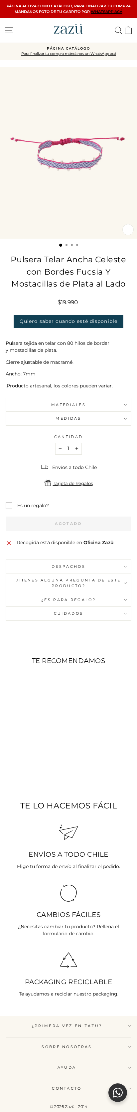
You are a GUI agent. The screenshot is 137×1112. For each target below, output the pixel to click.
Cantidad (68, 436)
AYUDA (67, 1067)
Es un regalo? (33, 506)
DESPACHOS (68, 566)
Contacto (67, 1088)
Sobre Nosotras (67, 1046)
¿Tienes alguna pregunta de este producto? (68, 583)
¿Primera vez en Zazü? (67, 1025)
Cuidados (68, 613)
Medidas (68, 418)
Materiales (68, 404)
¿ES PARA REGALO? (68, 599)
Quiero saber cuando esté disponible (68, 321)
